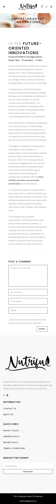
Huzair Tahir (14, 60)
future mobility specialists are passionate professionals (25, 180)
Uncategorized (32, 56)
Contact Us (9, 408)
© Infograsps (38, 496)
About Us (8, 414)
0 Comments (27, 60)
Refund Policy (10, 442)
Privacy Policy (11, 430)
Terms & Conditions (14, 448)
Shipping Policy (11, 436)
